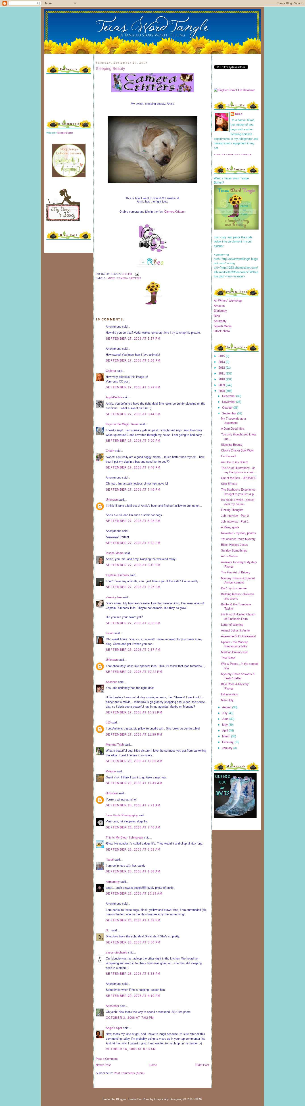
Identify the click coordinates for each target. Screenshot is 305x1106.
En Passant (228, 456)
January (227, 748)
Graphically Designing (168, 1099)
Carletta (111, 370)
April (225, 730)
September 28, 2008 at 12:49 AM (134, 783)
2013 (222, 362)
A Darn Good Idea (232, 428)
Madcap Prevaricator (234, 652)
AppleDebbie (114, 397)
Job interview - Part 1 (235, 521)
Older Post (202, 1065)
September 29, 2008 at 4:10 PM (133, 995)
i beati (110, 859)
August (227, 707)
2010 (222, 379)
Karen (109, 633)
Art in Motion (229, 556)
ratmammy (113, 881)
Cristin (110, 450)
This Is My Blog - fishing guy (124, 837)
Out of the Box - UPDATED (238, 478)
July (225, 713)
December (229, 396)
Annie (111, 278)
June (225, 719)
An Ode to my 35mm (234, 462)
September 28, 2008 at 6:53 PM (133, 973)
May (225, 724)
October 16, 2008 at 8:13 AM (131, 1049)
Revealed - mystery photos (238, 533)
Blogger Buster (65, 133)
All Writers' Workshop (228, 300)
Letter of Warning (232, 624)
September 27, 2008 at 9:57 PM (133, 649)
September (229, 413)
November (229, 402)
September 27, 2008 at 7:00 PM (133, 440)
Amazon (219, 305)
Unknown (112, 499)
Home (153, 1065)
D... (108, 930)
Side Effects (229, 483)
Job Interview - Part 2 (235, 515)
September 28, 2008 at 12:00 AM (134, 761)
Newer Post (103, 1065)
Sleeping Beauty (110, 68)
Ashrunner (112, 1006)
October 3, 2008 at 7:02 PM (130, 1017)
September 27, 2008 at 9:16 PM (133, 565)
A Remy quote (230, 527)
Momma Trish (115, 744)
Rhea (238, 113)
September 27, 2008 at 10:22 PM (134, 671)
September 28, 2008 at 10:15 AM (134, 893)
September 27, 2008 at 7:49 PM (133, 489)
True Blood (228, 658)
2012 (222, 367)
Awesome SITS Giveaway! (238, 636)
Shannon (111, 682)
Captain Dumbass (117, 575)
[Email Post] (136, 273)
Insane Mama (114, 553)
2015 (222, 356)
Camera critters (129, 278)
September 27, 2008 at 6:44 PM (133, 414)
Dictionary (220, 310)
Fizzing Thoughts (232, 510)
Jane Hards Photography (122, 815)
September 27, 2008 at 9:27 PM (133, 587)
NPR (217, 316)
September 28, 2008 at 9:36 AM (133, 871)
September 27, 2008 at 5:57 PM (133, 338)
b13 (108, 722)
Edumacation (229, 694)
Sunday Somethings (234, 550)
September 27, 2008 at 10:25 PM (134, 712)
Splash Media (223, 326)
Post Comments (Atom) (129, 1073)
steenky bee (114, 597)
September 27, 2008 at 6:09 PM (133, 360)
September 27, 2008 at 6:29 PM (133, 387)
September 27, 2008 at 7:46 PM (133, 467)
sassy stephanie (116, 952)
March (226, 736)
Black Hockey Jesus (234, 544)
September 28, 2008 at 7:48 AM (133, 827)
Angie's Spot (114, 1028)
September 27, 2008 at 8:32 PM (133, 543)
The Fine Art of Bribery (235, 572)
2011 (222, 373)
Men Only (227, 700)
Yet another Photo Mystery (238, 539)
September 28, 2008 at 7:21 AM (133, 805)
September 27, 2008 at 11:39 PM (134, 734)
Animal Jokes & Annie (235, 630)
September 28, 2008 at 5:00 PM (133, 942)
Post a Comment (107, 1058)
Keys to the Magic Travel (122, 424)
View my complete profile (233, 154)
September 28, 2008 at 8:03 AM (133, 849)
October (227, 407)
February (228, 742)
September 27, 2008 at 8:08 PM (133, 521)
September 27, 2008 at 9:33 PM (133, 623)
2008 (222, 391)
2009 (222, 385)
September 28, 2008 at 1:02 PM (133, 920)
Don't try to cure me (234, 588)
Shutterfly (220, 321)
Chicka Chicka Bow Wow (237, 450)
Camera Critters (174, 211)
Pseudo (111, 771)
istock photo (222, 331)
